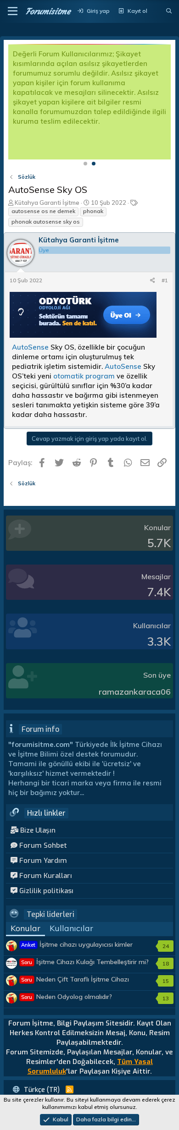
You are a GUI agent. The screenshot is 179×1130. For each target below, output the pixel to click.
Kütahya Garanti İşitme (47, 202)
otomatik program (84, 376)
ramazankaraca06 (135, 691)
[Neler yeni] (156, 11)
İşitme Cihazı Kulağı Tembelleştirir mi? (85, 962)
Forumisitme (48, 11)
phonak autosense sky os (45, 221)
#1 (165, 280)
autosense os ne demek (43, 211)
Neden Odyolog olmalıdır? (66, 997)
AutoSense (30, 347)
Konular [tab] (25, 928)
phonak (93, 211)
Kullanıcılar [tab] (71, 928)
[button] (12, 11)
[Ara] (169, 11)
